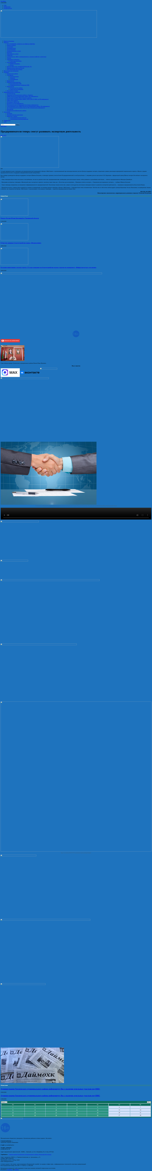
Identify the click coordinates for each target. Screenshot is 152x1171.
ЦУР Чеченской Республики (14, 69)
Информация (10, 80)
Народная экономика (15, 61)
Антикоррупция (11, 48)
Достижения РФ (11, 62)
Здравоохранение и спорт (14, 51)
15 (13, 1112)
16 (35, 1112)
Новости (6, 42)
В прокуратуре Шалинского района (16, 110)
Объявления (7, 6)
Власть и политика (9, 41)
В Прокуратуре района (16, 88)
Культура (9, 52)
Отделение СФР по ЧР (13, 102)
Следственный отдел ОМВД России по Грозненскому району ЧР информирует (28, 106)
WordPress (9, 1169)
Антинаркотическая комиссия (18, 117)
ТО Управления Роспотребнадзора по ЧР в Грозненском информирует (26, 107)
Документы (10, 75)
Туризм (9, 58)
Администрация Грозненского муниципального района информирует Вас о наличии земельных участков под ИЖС (50, 1089)
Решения (12, 78)
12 (97, 1110)
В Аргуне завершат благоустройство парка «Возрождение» (21, 243)
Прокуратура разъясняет (16, 89)
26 (97, 1115)
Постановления (14, 76)
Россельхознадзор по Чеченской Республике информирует (22, 105)
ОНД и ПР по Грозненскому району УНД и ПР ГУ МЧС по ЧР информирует (28, 99)
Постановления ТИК (15, 83)
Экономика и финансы (13, 59)
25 (77, 1115)
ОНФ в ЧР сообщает (12, 100)
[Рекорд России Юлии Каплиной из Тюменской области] (14, 215)
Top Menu (3, 1)
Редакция (9, 113)
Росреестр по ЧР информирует (15, 103)
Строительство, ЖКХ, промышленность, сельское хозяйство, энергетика (26, 56)
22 (13, 1115)
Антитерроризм (11, 49)
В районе (6, 72)
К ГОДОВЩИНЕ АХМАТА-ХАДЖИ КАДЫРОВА (21, 44)
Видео (12, 65)
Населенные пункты (12, 90)
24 (56, 1115)
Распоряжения (14, 79)
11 (77, 1110)
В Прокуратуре (11, 93)
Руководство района (12, 73)
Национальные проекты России (15, 68)
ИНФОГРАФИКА (15, 63)
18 (77, 1112)
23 (35, 1115)
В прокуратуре (8, 8)
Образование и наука (12, 54)
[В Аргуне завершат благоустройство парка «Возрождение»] (14, 240)
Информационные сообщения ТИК (19, 85)
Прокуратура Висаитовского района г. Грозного (20, 95)
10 (56, 1110)
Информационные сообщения (12, 92)
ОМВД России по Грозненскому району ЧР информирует (22, 96)
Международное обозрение (11, 71)
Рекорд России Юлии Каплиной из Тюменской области (20, 218)
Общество (9, 55)
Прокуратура (10, 86)
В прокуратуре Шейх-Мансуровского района (19, 97)
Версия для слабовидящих (11, 340)
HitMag (17, 1169)
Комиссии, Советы (12, 116)
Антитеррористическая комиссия (19, 119)
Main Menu (3, 126)
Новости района (11, 45)
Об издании (7, 112)
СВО (5, 5)
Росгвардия (10, 109)
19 (97, 1112)
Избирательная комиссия (13, 82)
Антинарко (10, 46)
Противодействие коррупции (15, 114)
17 (56, 1112)
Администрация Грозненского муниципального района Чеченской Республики (29, 1154)
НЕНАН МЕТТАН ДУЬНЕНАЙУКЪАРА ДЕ (19, 66)
